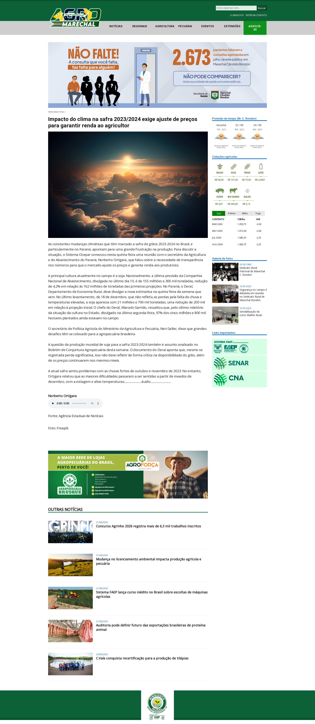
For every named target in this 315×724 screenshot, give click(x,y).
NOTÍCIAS (115, 26)
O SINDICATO (237, 15)
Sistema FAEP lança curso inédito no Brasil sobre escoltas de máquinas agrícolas (152, 594)
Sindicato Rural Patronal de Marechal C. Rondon (252, 271)
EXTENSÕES (232, 26)
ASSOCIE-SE (255, 28)
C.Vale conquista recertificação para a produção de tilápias (142, 658)
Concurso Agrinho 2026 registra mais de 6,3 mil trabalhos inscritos (148, 526)
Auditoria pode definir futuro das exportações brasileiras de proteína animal (150, 627)
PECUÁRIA (185, 26)
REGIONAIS (139, 26)
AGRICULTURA (164, 26)
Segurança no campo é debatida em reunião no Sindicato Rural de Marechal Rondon (253, 295)
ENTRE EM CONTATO (256, 15)
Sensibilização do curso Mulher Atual (251, 313)
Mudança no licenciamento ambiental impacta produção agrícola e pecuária (148, 561)
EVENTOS (207, 26)
